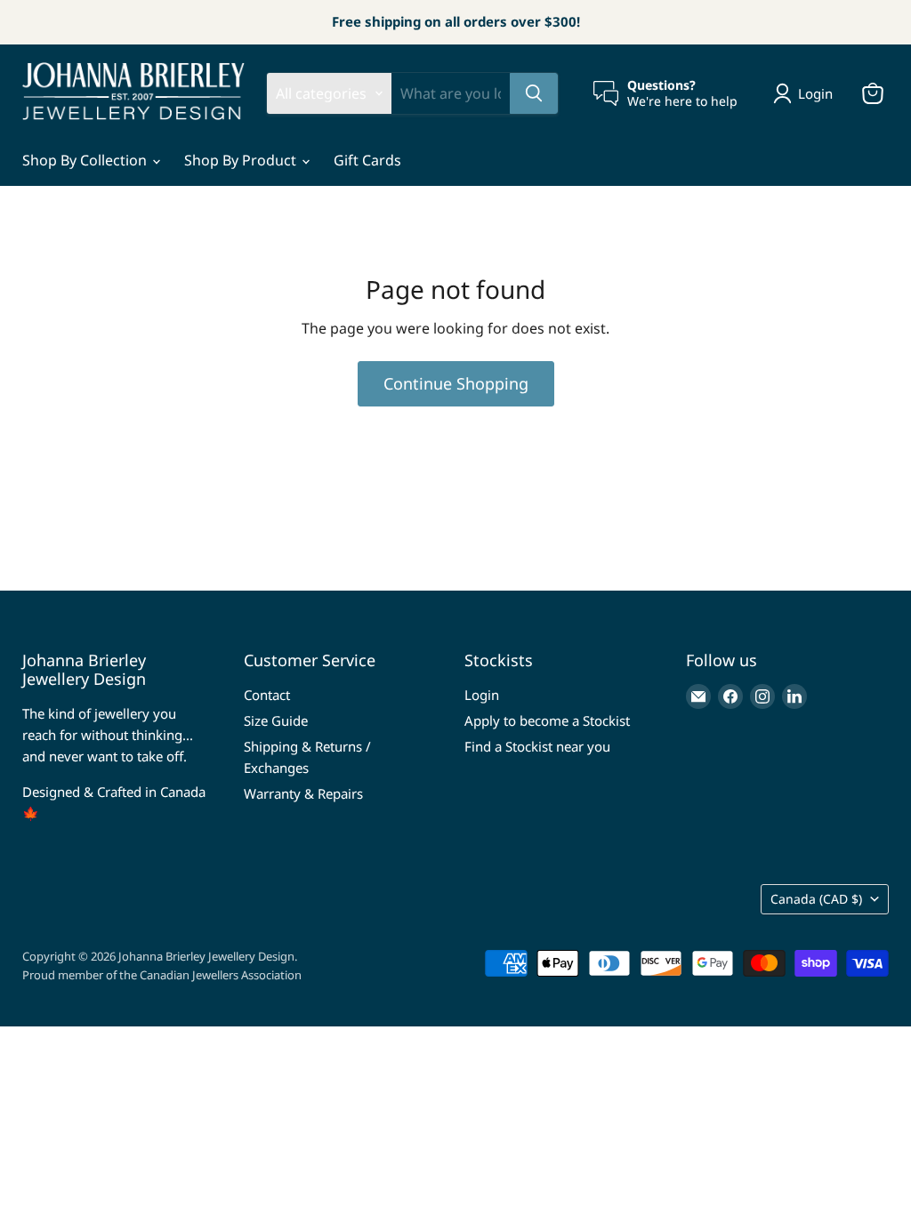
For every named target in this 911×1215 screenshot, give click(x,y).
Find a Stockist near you (537, 746)
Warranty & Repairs (303, 793)
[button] (806, 93)
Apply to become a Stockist (547, 720)
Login (481, 695)
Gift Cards (367, 160)
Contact (267, 695)
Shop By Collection (86, 160)
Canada (816, 898)
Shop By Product (242, 160)
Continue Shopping (455, 383)
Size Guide (276, 720)
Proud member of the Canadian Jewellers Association (162, 975)
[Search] (534, 93)
